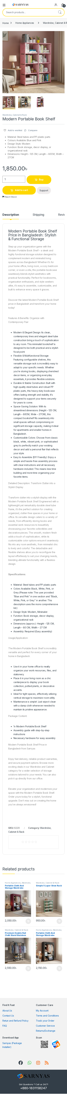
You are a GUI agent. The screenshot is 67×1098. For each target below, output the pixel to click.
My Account (42, 1010)
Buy (41, 179)
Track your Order (45, 1020)
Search (59, 12)
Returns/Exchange (45, 1030)
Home (5, 22)
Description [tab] (10, 214)
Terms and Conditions (47, 1015)
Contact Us (8, 1015)
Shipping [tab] (38, 214)
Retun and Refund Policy (15, 1020)
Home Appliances (24, 22)
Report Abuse (10, 197)
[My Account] (56, 5)
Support (44, 190)
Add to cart (21, 190)
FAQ (4, 1025)
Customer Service (45, 1025)
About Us (7, 1010)
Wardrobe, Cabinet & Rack (14, 115)
